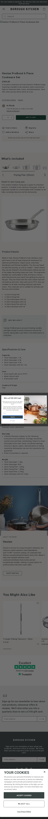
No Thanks (12, 420)
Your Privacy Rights (24, 812)
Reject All (24, 804)
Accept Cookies (24, 795)
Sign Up (13, 417)
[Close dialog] (45, 397)
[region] (24, 793)
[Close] (44, 772)
